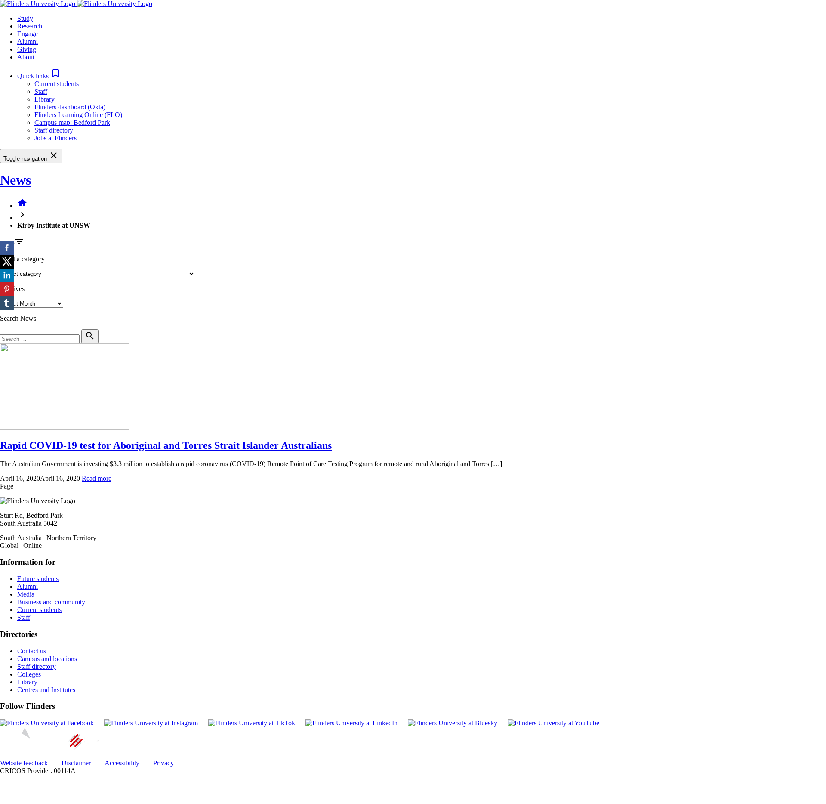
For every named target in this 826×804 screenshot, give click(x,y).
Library (44, 99)
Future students (38, 578)
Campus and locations (47, 658)
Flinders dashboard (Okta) (69, 107)
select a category (22, 259)
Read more (96, 478)
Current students (56, 83)
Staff (40, 91)
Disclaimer (76, 763)
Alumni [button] (27, 41)
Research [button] (29, 26)
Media (25, 594)
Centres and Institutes (46, 689)
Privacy (163, 763)
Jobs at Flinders (55, 138)
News (15, 180)
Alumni (27, 586)
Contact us (31, 651)
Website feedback (24, 763)
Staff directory (53, 130)
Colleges (29, 674)
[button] (39, 76)
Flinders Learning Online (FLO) (78, 114)
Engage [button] (27, 33)
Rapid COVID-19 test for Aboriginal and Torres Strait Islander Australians (166, 445)
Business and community (51, 602)
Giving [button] (26, 49)
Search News (18, 318)
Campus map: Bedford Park (72, 122)
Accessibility (122, 763)
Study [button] (25, 18)
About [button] (25, 57)
